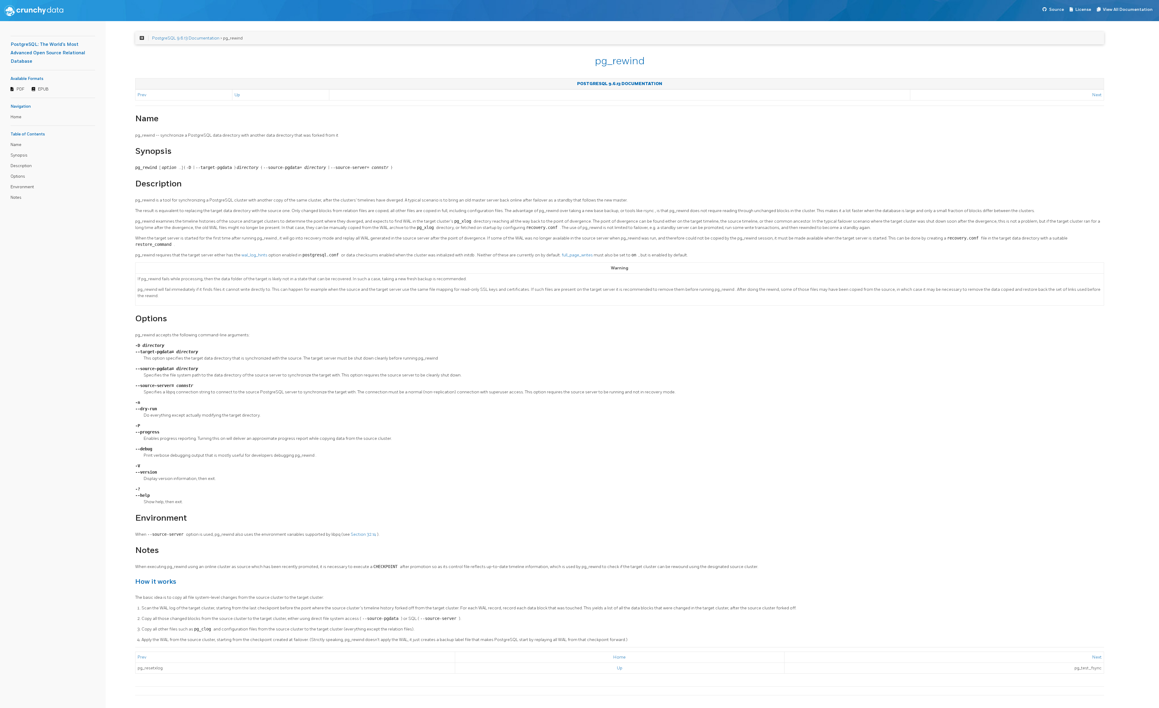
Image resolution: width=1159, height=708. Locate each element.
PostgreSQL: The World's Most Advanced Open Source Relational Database (48, 53)
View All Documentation (1128, 9)
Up (237, 94)
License (1083, 9)
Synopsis (19, 155)
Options (18, 176)
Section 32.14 (364, 534)
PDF (20, 89)
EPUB (43, 89)
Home (16, 117)
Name (16, 144)
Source (1056, 9)
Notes (16, 197)
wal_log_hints (254, 255)
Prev (142, 94)
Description (21, 166)
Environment (22, 187)
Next (1097, 94)
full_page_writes (578, 255)
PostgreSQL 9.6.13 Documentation (185, 38)
